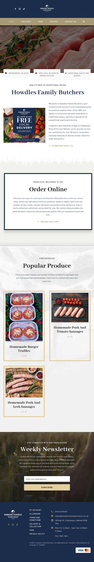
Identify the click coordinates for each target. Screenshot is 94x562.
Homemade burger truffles (24, 349)
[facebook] (16, 9)
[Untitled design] (13, 510)
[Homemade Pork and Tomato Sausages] (69, 294)
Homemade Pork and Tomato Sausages (70, 329)
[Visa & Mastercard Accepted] (83, 548)
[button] (84, 21)
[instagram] (20, 9)
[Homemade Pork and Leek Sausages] (24, 369)
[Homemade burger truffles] (24, 294)
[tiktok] (24, 9)
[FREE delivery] (24, 109)
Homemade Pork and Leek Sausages (24, 405)
